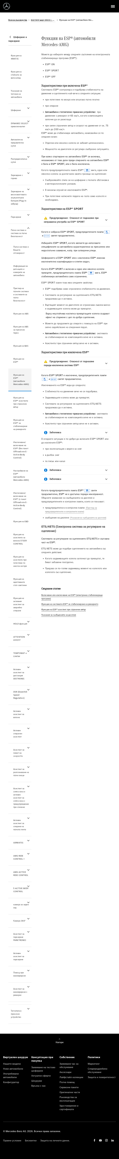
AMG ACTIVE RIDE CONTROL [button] (20, 874)
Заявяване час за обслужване (69, 1065)
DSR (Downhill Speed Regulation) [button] (20, 694)
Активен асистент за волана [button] (18, 714)
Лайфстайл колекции (71, 1077)
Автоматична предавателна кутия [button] (17, 142)
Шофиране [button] (16, 110)
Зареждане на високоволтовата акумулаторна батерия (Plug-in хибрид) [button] (18, 197)
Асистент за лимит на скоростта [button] (18, 753)
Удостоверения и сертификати (69, 1107)
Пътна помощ (67, 1082)
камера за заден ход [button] (21, 906)
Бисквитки (31, 1140)
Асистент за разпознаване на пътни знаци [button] (21, 772)
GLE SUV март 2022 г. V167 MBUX (43, 20)
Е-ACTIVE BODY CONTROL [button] (21, 890)
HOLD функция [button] (20, 623)
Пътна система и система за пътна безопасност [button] (19, 233)
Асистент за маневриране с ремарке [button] (20, 992)
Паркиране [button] (16, 217)
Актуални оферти (41, 1075)
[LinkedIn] (112, 1140)
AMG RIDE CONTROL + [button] (19, 857)
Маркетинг (94, 1063)
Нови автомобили (13, 1068)
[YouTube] (100, 1140)
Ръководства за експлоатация (68, 1099)
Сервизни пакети (69, 1087)
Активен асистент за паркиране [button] (18, 956)
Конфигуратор (11, 1082)
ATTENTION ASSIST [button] (19, 638)
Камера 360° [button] (19, 920)
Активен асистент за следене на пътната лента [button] (19, 825)
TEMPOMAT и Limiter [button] (20, 655)
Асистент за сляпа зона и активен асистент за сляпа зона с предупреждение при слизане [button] (21, 798)
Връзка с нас (38, 1085)
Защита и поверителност (102, 1077)
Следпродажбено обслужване (97, 1070)
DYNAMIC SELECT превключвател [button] (20, 125)
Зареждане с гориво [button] (17, 177)
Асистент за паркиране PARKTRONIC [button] (19, 937)
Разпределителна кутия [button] (19, 161)
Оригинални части (70, 1092)
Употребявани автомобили (11, 1075)
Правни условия (12, 1140)
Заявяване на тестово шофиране (43, 1069)
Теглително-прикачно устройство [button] (16, 1014)
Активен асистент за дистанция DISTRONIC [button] (19, 674)
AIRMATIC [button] (18, 842)
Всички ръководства (17, 20)
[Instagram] (106, 1140)
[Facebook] (94, 1140)
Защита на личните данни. (55, 1140)
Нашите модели (12, 1063)
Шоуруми (36, 1080)
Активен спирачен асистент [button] (17, 733)
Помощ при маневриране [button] (19, 974)
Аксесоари (65, 1072)
